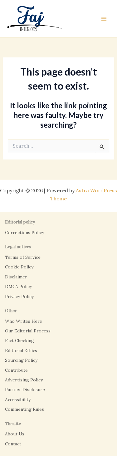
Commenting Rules (24, 409)
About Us (14, 434)
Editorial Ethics (21, 350)
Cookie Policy (19, 267)
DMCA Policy (18, 286)
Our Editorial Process (28, 331)
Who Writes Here (23, 321)
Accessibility (18, 399)
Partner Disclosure (25, 389)
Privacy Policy (19, 296)
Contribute (16, 370)
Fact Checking (19, 340)
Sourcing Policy (21, 360)
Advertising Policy (24, 380)
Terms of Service (23, 257)
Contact (13, 444)
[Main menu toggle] (104, 19)
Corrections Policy (24, 232)
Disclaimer (16, 277)
